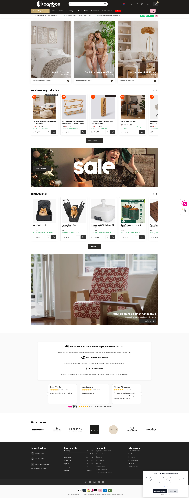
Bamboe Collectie (57, 11)
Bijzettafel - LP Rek (128, 121)
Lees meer (166, 486)
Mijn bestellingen (133, 454)
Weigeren (173, 491)
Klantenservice (107, 11)
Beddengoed (70, 11)
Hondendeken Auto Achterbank (69, 226)
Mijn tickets (131, 457)
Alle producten (133, 466)
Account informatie (134, 451)
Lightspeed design (107, 494)
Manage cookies (165, 494)
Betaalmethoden (101, 454)
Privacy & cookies (101, 470)
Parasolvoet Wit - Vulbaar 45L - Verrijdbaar (103, 226)
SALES (118, 11)
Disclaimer (99, 457)
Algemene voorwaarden (103, 451)
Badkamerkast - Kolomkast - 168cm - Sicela (102, 122)
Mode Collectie (83, 11)
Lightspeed (98, 494)
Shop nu (93, 246)
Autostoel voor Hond (40, 225)
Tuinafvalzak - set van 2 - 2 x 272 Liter (131, 226)
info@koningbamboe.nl (42, 464)
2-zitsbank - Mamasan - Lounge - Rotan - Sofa (44, 122)
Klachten (98, 463)
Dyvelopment (119, 494)
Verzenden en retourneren (104, 473)
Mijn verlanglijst (133, 460)
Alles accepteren (160, 491)
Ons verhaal (95, 11)
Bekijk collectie (93, 141)
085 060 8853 (39, 453)
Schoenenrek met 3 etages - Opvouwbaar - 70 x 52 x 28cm (73, 122)
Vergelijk (37, 132)
